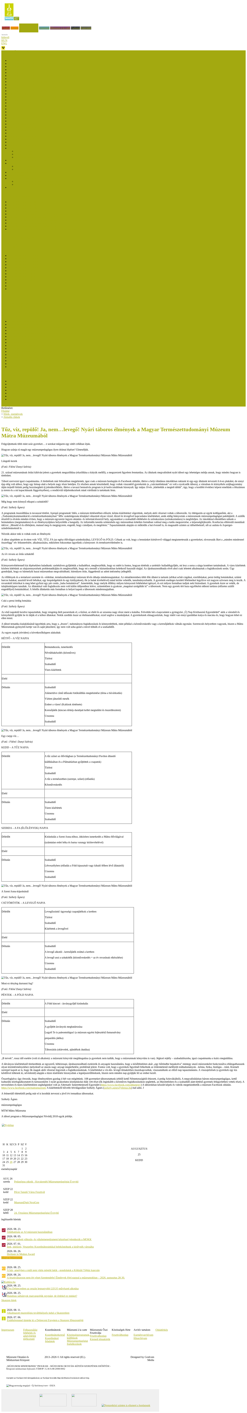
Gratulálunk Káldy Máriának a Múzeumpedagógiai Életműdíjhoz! (43, 345)
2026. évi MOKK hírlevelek (23, 255)
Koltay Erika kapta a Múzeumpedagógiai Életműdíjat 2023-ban (41, 327)
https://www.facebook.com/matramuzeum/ (23, 1087)
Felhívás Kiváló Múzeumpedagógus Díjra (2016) (34, 223)
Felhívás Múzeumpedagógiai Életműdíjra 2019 (33, 342)
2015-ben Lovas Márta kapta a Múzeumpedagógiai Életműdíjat (41, 351)
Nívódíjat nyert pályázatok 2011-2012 (28, 178)
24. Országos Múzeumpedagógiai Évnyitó (36, 1212)
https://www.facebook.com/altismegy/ (121, 1084)
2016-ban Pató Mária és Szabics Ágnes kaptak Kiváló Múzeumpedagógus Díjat (50, 220)
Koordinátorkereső (55, 1334)
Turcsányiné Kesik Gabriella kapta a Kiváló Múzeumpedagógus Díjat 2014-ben (50, 229)
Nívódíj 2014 (15, 148)
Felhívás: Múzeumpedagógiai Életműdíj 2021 (32, 336)
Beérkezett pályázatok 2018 (22, 117)
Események (7, 240)
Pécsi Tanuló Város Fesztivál (29, 1192)
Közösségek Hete (10, 300)
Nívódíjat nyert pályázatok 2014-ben (27, 145)
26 (11, 1162)
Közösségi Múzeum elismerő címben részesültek (33, 381)
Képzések (44, 28)
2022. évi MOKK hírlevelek (23, 267)
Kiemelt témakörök (100, 1339)
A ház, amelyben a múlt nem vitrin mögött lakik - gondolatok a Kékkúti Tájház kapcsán (53, 1270)
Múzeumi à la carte (60, 28)
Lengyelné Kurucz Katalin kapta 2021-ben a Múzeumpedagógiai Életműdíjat (49, 333)
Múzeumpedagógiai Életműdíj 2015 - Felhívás (32, 354)
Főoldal (6, 28)
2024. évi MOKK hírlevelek (23, 261)
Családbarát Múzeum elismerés (17, 237)
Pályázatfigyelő (9, 309)
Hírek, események (28, 24)
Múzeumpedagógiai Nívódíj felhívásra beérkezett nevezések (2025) (43, 63)
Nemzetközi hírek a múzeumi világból (21, 312)
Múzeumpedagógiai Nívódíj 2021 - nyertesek (32, 87)
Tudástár (75, 28)
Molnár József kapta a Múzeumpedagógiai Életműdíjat (37, 321)
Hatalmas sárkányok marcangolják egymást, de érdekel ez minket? (42, 1295)
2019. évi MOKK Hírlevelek (23, 276)
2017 (10, 282)
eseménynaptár (9, 1169)
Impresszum (7, 1329)
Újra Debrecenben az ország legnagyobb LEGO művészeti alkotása (43, 1288)
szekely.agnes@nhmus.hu (117, 1087)
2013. (11, 288)
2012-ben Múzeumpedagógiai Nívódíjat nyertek (40, 181)
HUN (4, 40)
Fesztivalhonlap (98, 1335)
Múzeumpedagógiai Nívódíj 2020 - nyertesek (32, 96)
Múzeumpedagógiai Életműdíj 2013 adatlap (31, 363)
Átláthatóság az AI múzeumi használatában (29, 1232)
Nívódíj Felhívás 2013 (26, 169)
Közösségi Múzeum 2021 (21, 390)
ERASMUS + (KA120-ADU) (17, 297)
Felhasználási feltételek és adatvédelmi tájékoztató (30, 1334)
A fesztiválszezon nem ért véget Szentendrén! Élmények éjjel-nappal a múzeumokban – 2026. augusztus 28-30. (66, 1277)
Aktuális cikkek (9, 246)
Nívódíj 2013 (15, 163)
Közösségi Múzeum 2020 (21, 393)
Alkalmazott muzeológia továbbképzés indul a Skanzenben (38, 1312)
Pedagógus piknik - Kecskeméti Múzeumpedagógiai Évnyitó (46, 1181)
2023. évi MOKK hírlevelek (23, 264)
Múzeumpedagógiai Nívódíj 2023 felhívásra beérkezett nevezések (43, 75)
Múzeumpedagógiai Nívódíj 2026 (26, 60)
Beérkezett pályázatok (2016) (23, 130)
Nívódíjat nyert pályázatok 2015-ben (27, 136)
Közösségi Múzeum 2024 (21, 384)
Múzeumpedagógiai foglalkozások (77, 1342)
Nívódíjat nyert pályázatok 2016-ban (27, 127)
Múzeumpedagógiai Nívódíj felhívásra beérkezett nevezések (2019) (43, 108)
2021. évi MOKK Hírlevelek (23, 270)
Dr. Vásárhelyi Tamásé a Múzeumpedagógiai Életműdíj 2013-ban (42, 357)
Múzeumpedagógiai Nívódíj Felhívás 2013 (30, 172)
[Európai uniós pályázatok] (8, 1125)
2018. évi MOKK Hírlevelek (23, 279)
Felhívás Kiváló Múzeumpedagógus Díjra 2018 (33, 217)
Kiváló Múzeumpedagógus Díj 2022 (27, 207)
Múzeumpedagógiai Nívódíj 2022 (26, 84)
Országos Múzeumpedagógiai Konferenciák (24, 306)
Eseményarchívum (143, 1334)
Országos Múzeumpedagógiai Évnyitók (22, 303)
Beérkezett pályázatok (26, 151)
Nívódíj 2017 (15, 121)
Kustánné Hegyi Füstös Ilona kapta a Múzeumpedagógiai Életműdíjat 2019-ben (50, 339)
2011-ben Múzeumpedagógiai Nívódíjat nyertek (40, 184)
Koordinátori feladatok (52, 1340)
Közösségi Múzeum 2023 (21, 387)
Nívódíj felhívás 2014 (26, 154)
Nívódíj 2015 (15, 142)
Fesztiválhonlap (120, 1334)
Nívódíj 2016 (15, 133)
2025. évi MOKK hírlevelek (23, 258)
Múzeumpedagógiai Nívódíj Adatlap (34, 157)
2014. (11, 285)
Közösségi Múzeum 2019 (21, 396)
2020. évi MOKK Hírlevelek (23, 273)
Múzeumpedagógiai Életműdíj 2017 (27, 348)
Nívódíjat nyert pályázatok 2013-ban (27, 160)
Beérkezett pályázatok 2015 (22, 139)
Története (13, 187)
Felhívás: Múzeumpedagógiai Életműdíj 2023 (32, 330)
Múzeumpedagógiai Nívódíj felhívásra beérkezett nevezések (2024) (43, 69)
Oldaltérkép (161, 1329)
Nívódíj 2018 (15, 114)
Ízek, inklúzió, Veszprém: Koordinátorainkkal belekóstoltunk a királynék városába (50, 1246)
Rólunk (14, 28)
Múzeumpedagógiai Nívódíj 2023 (26, 78)
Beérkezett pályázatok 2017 (22, 124)
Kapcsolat (86, 28)
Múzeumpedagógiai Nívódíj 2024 (26, 72)
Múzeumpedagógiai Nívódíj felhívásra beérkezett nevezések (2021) (43, 90)
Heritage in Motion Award (21, 1254)
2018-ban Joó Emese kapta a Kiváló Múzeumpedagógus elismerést (43, 214)
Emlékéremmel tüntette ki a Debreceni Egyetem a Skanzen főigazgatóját (45, 1320)
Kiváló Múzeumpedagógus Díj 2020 (27, 210)
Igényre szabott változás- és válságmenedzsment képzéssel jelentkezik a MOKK (49, 1239)
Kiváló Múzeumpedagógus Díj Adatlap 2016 (32, 226)
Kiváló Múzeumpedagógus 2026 (25, 201)
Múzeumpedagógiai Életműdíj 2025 (27, 324)
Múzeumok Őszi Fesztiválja (16, 51)
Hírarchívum (140, 1338)
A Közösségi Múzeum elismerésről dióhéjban (32, 399)
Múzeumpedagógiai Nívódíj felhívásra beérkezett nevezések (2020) (43, 99)
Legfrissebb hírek (10, 243)
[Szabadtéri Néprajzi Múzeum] (11, 21)
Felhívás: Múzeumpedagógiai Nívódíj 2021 (31, 93)
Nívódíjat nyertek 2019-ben (22, 105)
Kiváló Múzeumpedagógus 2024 (25, 204)
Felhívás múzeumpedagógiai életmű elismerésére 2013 (37, 366)
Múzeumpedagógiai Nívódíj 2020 (26, 102)
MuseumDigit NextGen (26, 1202)
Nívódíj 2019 (15, 111)
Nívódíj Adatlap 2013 (19, 175)
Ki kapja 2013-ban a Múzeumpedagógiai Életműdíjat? (36, 360)
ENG (4, 43)
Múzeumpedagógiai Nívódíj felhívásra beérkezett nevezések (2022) (43, 81)
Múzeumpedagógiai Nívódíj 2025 (26, 66)
